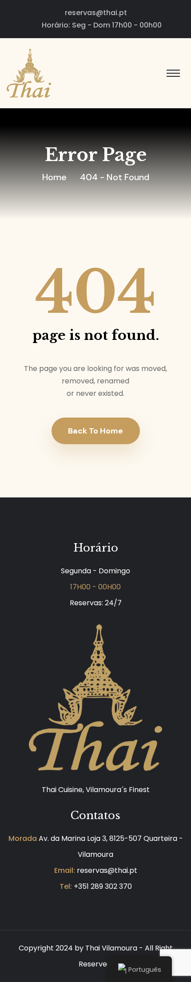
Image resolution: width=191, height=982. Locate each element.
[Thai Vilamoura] (29, 72)
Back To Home (95, 431)
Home (54, 177)
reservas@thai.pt (96, 13)
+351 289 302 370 (103, 886)
